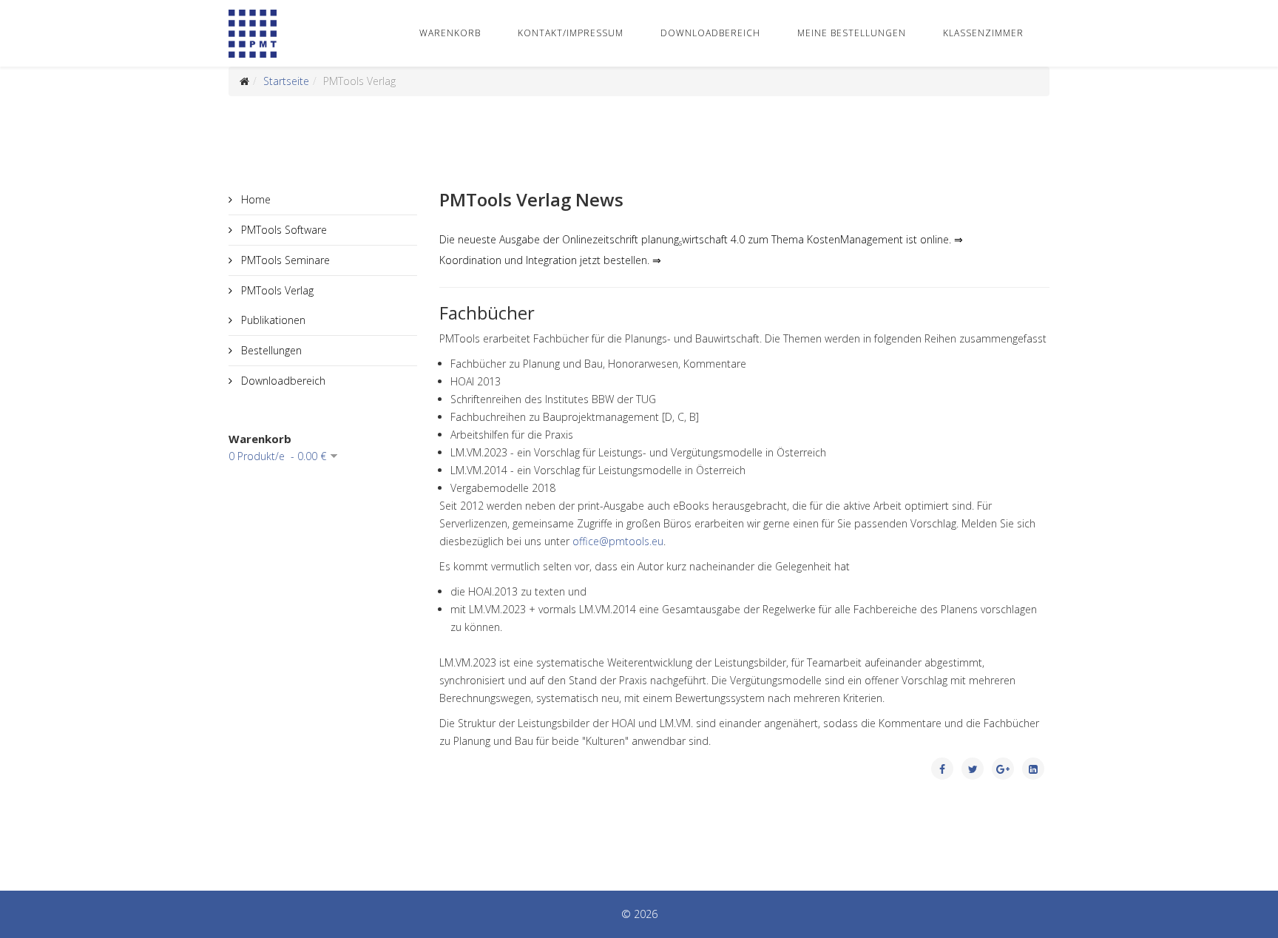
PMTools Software (282, 230)
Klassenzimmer (983, 33)
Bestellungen (270, 350)
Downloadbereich (710, 33)
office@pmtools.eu (617, 541)
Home (254, 199)
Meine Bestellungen (851, 33)
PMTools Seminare (284, 260)
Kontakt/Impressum (570, 33)
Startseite (286, 81)
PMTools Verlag (276, 290)
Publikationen (271, 320)
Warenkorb (450, 33)
